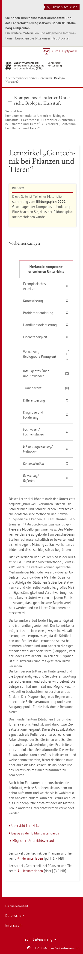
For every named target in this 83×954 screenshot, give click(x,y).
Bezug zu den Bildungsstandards (35, 833)
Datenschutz (14, 915)
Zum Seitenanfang (38, 939)
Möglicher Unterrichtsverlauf (33, 840)
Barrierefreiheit (16, 906)
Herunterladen (32, 858)
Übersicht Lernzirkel (25, 825)
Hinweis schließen (64, 7)
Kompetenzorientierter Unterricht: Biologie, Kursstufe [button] (42, 100)
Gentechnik (31, 120)
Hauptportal (60, 38)
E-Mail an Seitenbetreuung (60, 948)
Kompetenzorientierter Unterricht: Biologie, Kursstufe (35, 80)
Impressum (14, 925)
